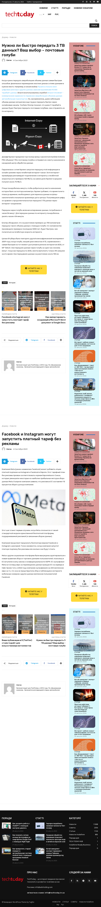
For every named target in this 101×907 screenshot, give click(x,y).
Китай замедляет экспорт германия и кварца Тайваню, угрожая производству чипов (84, 293)
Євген (9, 60)
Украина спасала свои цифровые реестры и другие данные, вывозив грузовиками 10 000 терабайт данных (29, 90)
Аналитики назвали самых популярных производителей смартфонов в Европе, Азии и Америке (25, 301)
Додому (5, 37)
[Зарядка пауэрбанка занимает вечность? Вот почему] (84, 233)
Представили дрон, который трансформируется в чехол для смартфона (41, 301)
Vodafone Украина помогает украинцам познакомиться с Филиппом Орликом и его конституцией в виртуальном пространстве (84, 143)
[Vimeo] (93, 1)
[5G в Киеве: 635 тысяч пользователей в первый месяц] (84, 106)
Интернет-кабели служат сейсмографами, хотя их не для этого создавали (84, 344)
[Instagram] (86, 1)
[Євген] (4, 60)
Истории (12, 283)
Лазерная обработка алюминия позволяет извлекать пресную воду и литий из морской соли (84, 268)
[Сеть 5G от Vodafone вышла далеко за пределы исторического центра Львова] (84, 159)
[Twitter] (90, 1)
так (73, 192)
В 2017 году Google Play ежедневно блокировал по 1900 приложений (9, 301)
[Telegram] (83, 880)
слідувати (84, 192)
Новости (13, 37)
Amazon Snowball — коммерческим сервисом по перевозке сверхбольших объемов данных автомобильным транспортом (32, 96)
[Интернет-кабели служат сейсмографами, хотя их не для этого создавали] (84, 333)
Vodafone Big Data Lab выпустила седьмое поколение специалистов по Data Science (84, 92)
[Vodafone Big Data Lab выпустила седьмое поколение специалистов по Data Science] (84, 81)
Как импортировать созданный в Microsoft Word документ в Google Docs (51, 320)
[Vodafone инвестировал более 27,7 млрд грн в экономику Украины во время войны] (84, 56)
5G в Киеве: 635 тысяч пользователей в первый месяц (84, 116)
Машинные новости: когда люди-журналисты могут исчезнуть (58, 301)
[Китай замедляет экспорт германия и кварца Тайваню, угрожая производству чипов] (84, 281)
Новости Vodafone (82, 63)
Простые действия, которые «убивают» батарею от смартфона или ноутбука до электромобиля (83, 319)
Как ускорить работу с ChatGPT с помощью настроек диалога (21, 826)
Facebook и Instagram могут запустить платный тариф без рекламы (16, 320)
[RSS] (77, 880)
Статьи (77, 240)
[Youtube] (97, 1)
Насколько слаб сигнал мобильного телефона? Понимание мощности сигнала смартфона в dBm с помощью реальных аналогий (84, 398)
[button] (96, 21)
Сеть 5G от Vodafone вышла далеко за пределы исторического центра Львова (84, 171)
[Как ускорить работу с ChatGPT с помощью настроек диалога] (6, 826)
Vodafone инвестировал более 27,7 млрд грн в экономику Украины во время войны (83, 68)
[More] (57, 72)
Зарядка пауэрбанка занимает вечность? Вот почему (84, 244)
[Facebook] (83, 1)
